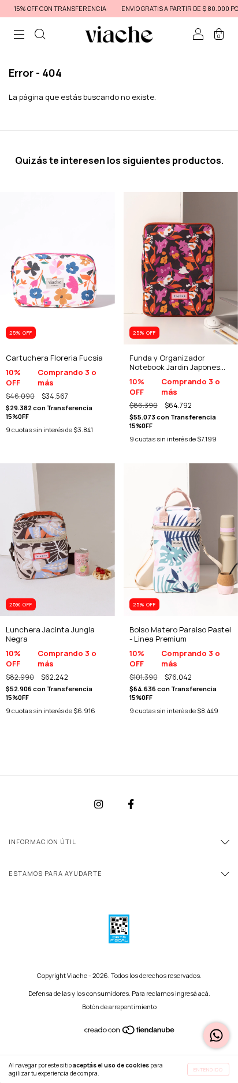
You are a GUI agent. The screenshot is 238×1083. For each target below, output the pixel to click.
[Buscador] (40, 36)
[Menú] (19, 36)
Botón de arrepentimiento (119, 1006)
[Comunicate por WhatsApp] (216, 1035)
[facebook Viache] (131, 804)
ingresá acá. (192, 993)
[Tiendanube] (130, 1032)
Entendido (208, 1069)
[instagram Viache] (99, 804)
